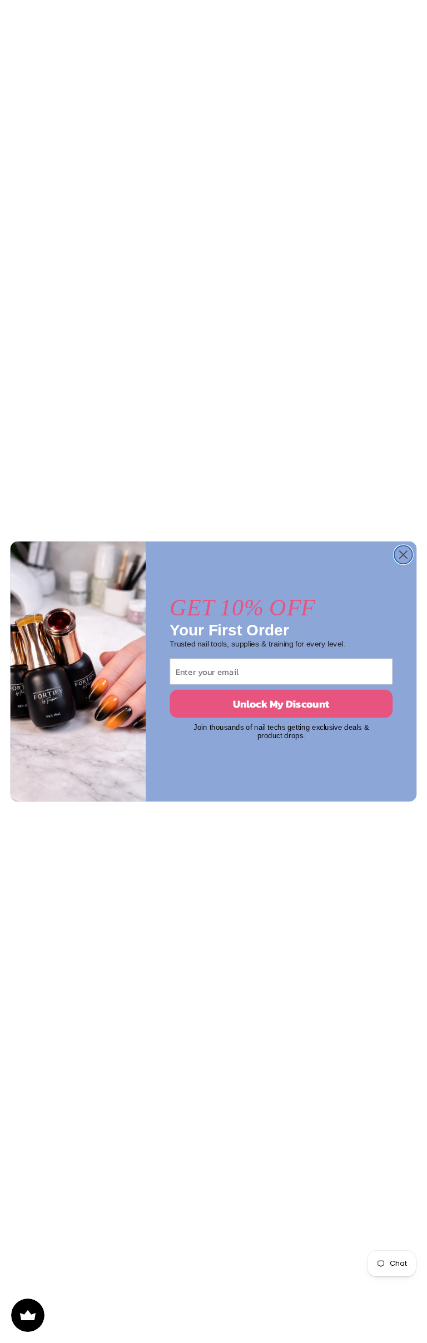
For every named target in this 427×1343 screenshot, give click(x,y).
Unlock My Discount (281, 703)
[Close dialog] (403, 554)
